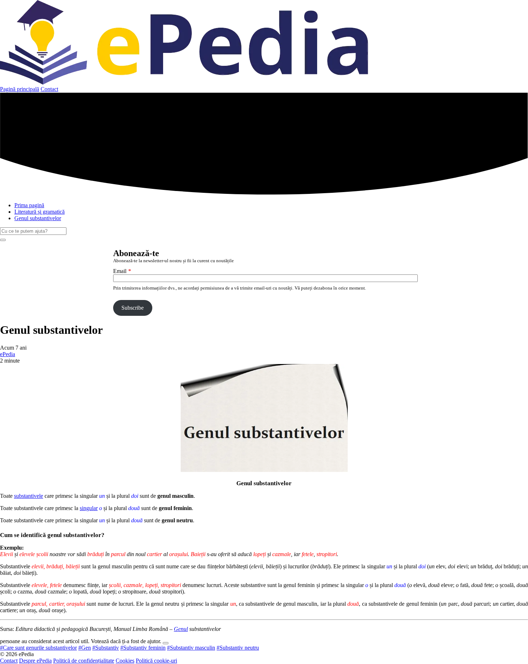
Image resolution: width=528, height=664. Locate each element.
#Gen (84, 648)
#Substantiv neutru (238, 648)
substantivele (28, 496)
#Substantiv (105, 648)
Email (119, 271)
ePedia (7, 354)
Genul (181, 629)
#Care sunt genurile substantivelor (38, 648)
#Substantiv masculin (191, 648)
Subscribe (132, 308)
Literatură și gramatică (39, 212)
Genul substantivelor (37, 218)
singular (89, 508)
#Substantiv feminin (143, 648)
